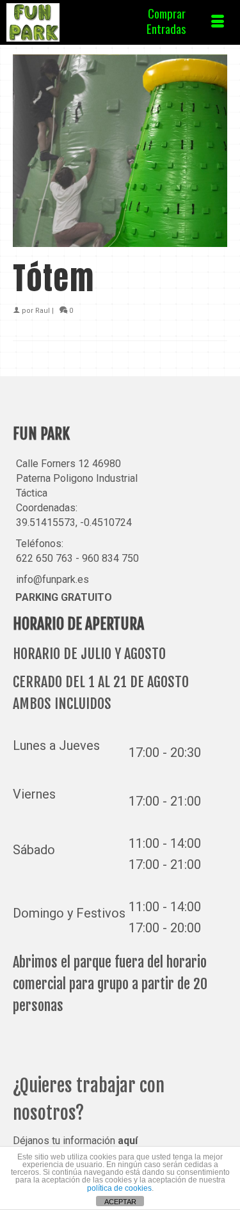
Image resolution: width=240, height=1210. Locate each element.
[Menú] (218, 22)
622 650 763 (44, 558)
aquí (128, 1140)
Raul (42, 310)
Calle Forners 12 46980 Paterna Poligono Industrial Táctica (77, 478)
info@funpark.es (52, 579)
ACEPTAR (120, 1202)
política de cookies (119, 1188)
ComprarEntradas (166, 20)
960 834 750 (110, 558)
